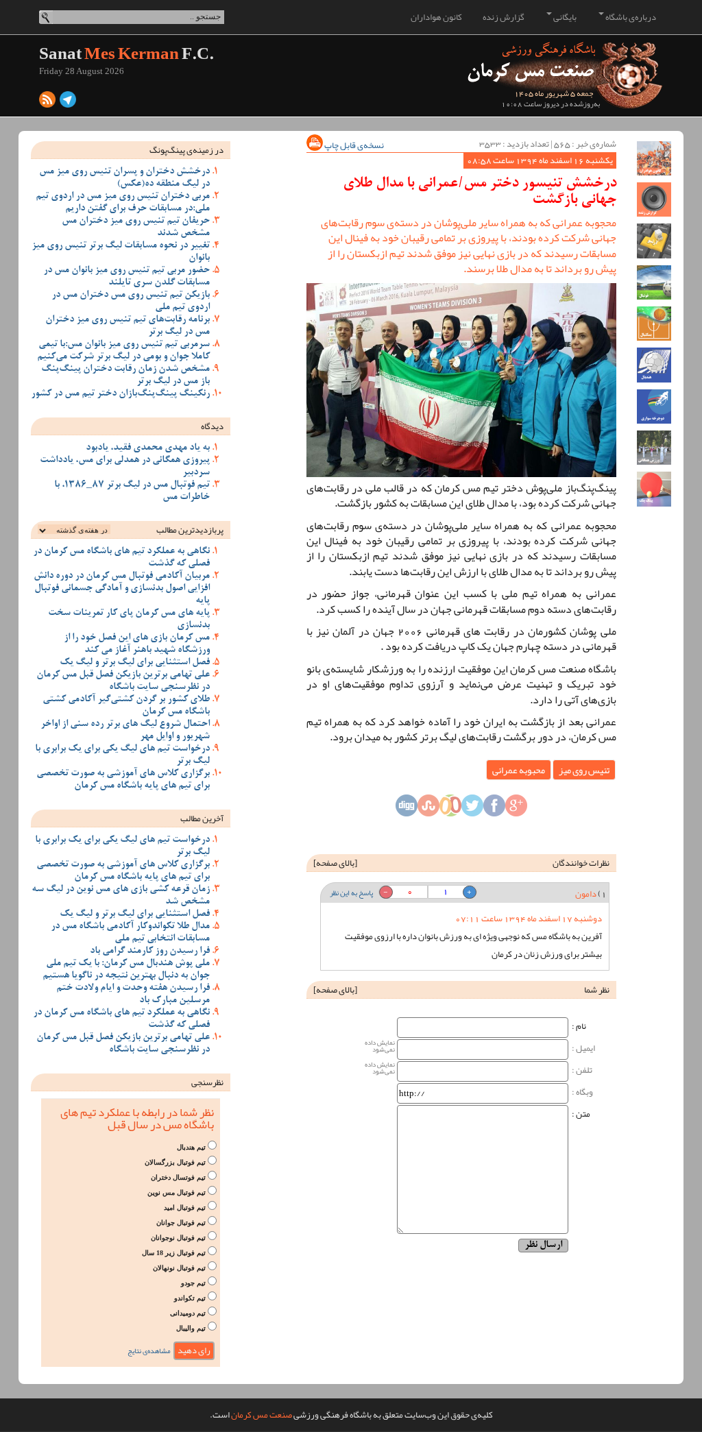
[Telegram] (68, 103)
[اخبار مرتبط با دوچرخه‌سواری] (654, 406)
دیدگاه (212, 426)
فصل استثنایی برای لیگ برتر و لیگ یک (135, 662)
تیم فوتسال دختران (178, 1177)
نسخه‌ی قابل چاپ (353, 145)
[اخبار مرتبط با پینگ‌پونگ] (654, 489)
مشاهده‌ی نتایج (149, 1351)
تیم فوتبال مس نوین (176, 1192)
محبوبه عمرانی (518, 769)
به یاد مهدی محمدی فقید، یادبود (148, 448)
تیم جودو (193, 1283)
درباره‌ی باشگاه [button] (630, 17)
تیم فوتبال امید (185, 1207)
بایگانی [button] (564, 17)
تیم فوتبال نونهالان (179, 1268)
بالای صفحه (335, 863)
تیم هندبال (191, 1147)
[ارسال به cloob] (450, 809)
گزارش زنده (503, 17)
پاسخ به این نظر (351, 892)
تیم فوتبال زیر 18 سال (174, 1253)
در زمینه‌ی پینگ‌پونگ (186, 150)
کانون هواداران (436, 17)
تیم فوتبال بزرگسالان (175, 1162)
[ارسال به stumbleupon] (428, 809)
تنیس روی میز (584, 769)
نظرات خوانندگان (581, 863)
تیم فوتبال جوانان (181, 1222)
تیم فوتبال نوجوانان (178, 1237)
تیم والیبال (191, 1328)
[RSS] (47, 103)
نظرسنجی (207, 1082)
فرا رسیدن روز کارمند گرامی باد (150, 951)
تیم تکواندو (190, 1298)
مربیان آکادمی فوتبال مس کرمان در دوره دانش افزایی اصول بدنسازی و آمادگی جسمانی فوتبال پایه (122, 589)
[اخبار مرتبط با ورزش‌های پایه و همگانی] (654, 447)
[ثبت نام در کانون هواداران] (654, 158)
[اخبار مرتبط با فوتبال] (654, 282)
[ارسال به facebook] (494, 809)
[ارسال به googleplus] (516, 809)
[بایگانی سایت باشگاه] (654, 240)
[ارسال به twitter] (472, 809)
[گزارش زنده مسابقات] (654, 199)
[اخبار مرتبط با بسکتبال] (654, 323)
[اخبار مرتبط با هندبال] (654, 365)
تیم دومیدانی (188, 1313)
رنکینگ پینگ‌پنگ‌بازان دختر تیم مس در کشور (120, 394)
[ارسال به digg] (406, 809)
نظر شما (596, 990)
